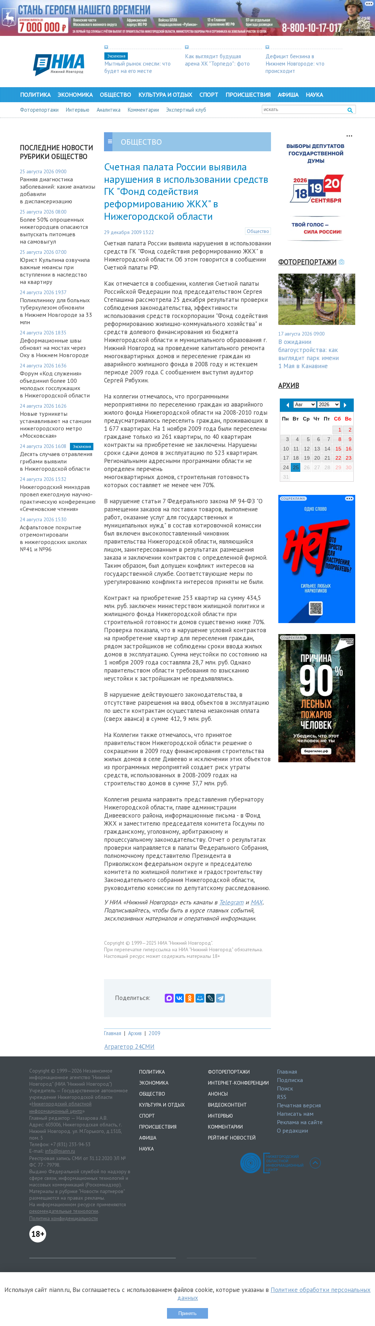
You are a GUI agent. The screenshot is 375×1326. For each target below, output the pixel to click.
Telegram (231, 902)
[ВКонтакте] (179, 998)
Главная (112, 1033)
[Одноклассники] (189, 998)
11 (296, 449)
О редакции (292, 1130)
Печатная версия (299, 1105)
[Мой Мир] (200, 998)
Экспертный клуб (186, 109)
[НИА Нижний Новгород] (58, 74)
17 (286, 458)
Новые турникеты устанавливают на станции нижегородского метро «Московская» (55, 424)
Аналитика (108, 109)
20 (317, 458)
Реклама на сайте (300, 1122)
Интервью (77, 109)
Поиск (285, 1088)
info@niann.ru (60, 1151)
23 (349, 458)
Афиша (288, 94)
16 (349, 449)
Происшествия (248, 94)
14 (327, 449)
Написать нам (295, 1113)
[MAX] (169, 998)
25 (296, 467)
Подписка (290, 1080)
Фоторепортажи (39, 109)
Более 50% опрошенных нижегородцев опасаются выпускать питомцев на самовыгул (54, 230)
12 (307, 449)
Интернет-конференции (238, 1082)
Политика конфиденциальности (63, 1218)
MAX (256, 902)
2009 (154, 1033)
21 (327, 458)
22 (338, 458)
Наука (314, 94)
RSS (281, 1096)
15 (338, 449)
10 (286, 449)
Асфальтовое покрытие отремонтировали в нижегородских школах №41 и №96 (53, 538)
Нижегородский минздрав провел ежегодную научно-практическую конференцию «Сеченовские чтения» (58, 497)
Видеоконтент (227, 1104)
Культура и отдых (165, 94)
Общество (115, 94)
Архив (135, 1033)
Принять (187, 1313)
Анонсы (218, 1093)
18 (296, 458)
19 (307, 458)
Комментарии (143, 109)
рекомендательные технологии (63, 1211)
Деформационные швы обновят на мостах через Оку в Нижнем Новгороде (54, 348)
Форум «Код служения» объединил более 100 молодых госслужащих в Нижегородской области (55, 384)
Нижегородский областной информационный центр (60, 1107)
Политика (35, 94)
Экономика (75, 94)
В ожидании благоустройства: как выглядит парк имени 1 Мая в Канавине (308, 354)
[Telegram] (220, 998)
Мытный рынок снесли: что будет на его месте (137, 67)
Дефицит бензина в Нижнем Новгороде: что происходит (295, 63)
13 (317, 449)
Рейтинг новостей (232, 1137)
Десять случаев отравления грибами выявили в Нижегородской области (56, 461)
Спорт (209, 94)
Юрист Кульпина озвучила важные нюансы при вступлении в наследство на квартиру (55, 270)
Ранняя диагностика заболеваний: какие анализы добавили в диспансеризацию (57, 190)
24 (286, 467)
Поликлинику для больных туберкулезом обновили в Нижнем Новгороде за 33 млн (56, 311)
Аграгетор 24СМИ (129, 1046)
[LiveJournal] (210, 998)
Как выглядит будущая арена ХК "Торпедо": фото (217, 59)
